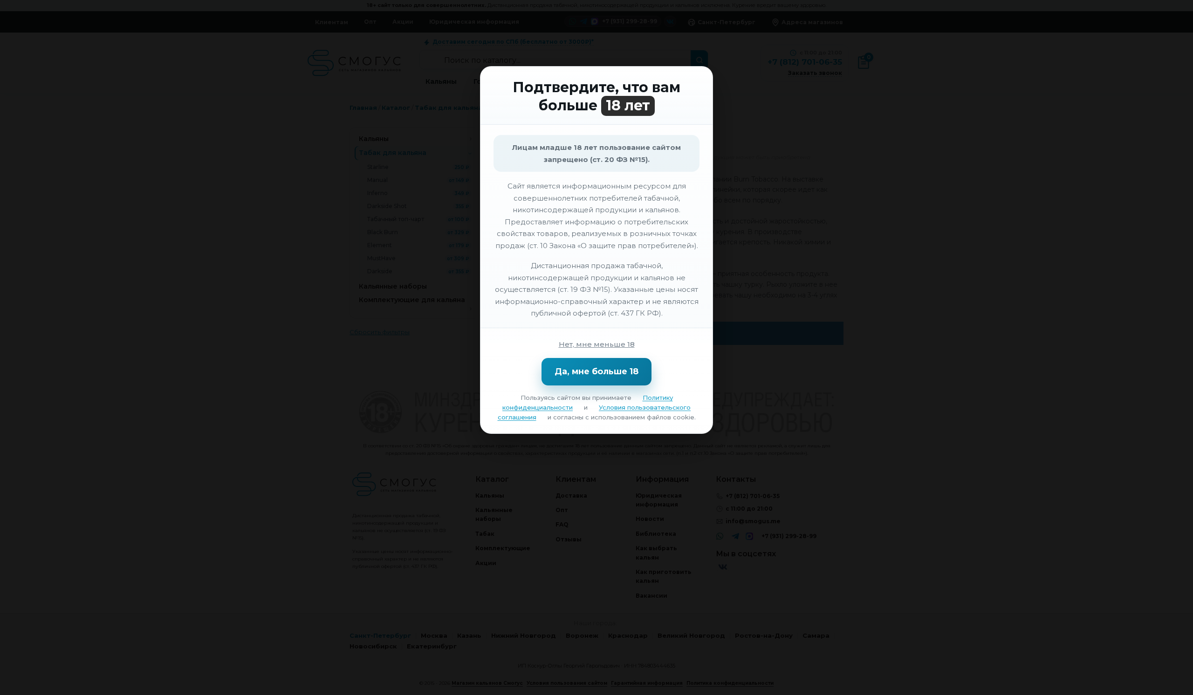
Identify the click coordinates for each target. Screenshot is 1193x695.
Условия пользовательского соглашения (594, 412)
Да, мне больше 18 (596, 371)
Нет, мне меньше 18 (597, 344)
